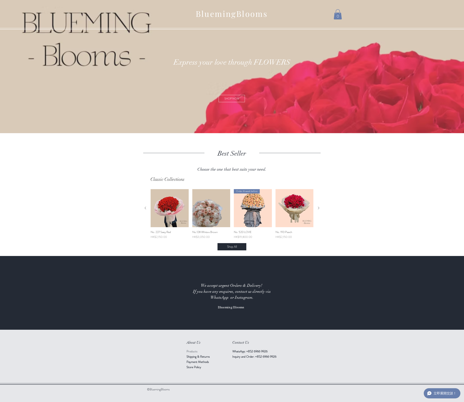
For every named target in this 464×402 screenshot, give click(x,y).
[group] (232, 214)
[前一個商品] (145, 208)
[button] (338, 14)
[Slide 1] (232, 320)
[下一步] (443, 293)
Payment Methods (198, 362)
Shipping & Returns (198, 356)
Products (192, 351)
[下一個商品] (318, 208)
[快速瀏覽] (170, 208)
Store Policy (194, 367)
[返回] (20, 293)
